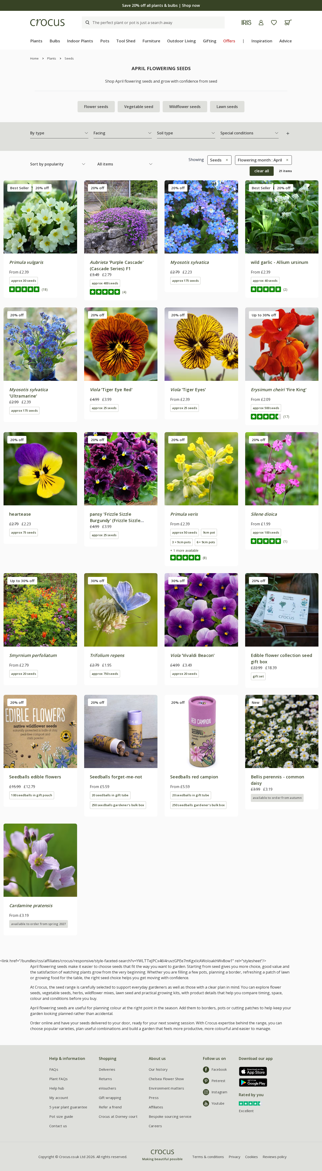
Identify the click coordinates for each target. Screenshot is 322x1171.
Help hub (56, 1088)
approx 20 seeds (23, 674)
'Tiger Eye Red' (111, 389)
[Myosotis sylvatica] (201, 217)
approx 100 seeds (266, 532)
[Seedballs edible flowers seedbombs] (40, 731)
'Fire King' (279, 389)
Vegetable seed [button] (138, 106)
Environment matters (166, 1088)
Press (154, 1097)
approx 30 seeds (23, 280)
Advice (285, 41)
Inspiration (261, 41)
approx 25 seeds (104, 408)
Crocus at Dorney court (118, 1116)
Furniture (151, 41)
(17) (286, 416)
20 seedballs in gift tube (110, 795)
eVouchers (107, 1088)
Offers (229, 41)
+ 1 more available (184, 550)
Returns (105, 1078)
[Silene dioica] (282, 469)
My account (58, 1097)
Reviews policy (275, 1156)
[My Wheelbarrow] (288, 22)
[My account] (261, 22)
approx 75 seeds (23, 532)
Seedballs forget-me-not (116, 777)
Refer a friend (110, 1107)
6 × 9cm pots (206, 542)
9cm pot (209, 532)
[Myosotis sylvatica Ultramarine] (40, 344)
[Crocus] (47, 22)
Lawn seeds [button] (227, 106)
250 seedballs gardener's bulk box (118, 805)
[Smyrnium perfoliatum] (40, 610)
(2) (285, 289)
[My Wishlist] (274, 22)
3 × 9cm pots (181, 542)
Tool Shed (125, 41)
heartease (20, 514)
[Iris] (246, 22)
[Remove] (226, 160)
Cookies (251, 1156)
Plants (36, 41)
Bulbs (55, 41)
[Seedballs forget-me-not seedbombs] (121, 731)
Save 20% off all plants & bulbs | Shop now (161, 5)
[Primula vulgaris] (40, 217)
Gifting (209, 41)
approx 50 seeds (184, 532)
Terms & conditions (208, 1156)
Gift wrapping (110, 1097)
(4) (124, 292)
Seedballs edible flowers (35, 777)
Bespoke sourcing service (170, 1116)
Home (34, 58)
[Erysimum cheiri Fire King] (282, 344)
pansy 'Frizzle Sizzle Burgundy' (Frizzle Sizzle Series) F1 (115, 520)
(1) (285, 541)
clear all (261, 170)
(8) (205, 557)
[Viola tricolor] (40, 469)
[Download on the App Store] (251, 1071)
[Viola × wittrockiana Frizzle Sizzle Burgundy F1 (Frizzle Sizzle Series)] (121, 469)
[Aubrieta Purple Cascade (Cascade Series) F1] (121, 217)
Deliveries (107, 1069)
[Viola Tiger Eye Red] (121, 344)
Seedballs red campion (194, 777)
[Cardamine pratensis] (40, 860)
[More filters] (288, 133)
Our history (158, 1069)
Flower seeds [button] (96, 106)
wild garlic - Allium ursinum (279, 262)
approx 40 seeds (265, 280)
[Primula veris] (201, 469)
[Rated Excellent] (250, 1103)
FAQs (53, 1069)
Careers (155, 1125)
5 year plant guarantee (68, 1107)
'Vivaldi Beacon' (192, 655)
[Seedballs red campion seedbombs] (201, 731)
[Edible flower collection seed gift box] (282, 610)
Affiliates (156, 1107)
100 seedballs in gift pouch (31, 795)
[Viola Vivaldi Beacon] (201, 610)
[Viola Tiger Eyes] (201, 344)
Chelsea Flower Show (166, 1078)
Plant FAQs (58, 1078)
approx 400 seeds (105, 283)
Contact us (58, 1125)
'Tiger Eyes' (188, 389)
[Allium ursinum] (282, 217)
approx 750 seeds (105, 674)
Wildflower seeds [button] (185, 106)
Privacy (234, 1156)
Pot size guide (61, 1116)
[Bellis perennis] (282, 731)
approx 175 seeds (185, 280)
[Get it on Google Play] (251, 1082)
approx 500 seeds (266, 408)
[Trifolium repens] (121, 610)
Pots (104, 41)
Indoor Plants (80, 41)
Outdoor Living (181, 41)
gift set (258, 676)
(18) (45, 289)
